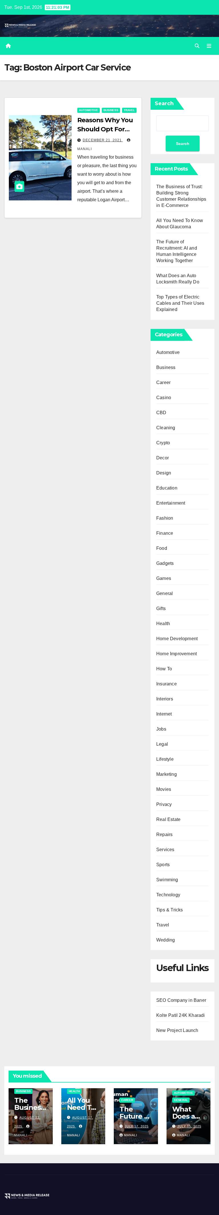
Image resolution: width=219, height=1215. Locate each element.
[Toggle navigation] (209, 46)
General (164, 593)
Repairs (164, 834)
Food (161, 548)
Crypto (163, 442)
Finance (164, 533)
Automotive (88, 110)
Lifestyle (165, 759)
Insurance (166, 683)
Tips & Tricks (169, 909)
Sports (163, 864)
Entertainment (170, 503)
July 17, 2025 (137, 1126)
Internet (164, 714)
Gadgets (165, 563)
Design (163, 472)
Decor (162, 457)
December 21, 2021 (103, 140)
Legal (162, 744)
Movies (163, 789)
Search (164, 103)
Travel (129, 110)
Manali (130, 1135)
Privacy (164, 804)
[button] (197, 45)
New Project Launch (177, 1030)
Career (163, 382)
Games (163, 578)
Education (166, 488)
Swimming (167, 879)
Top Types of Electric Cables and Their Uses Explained (180, 303)
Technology (168, 894)
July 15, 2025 (189, 1126)
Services (165, 849)
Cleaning (165, 427)
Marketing (166, 774)
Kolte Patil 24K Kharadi (180, 1015)
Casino (163, 397)
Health (163, 623)
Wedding (165, 940)
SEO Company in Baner (181, 1000)
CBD (161, 412)
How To (164, 668)
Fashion (164, 518)
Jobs (161, 729)
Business (111, 110)
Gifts (161, 608)
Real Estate (168, 819)
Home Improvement (176, 653)
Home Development (177, 638)
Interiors (164, 698)
